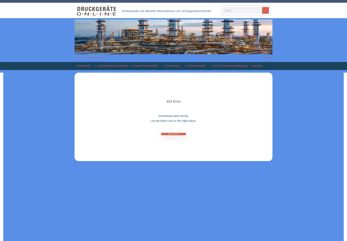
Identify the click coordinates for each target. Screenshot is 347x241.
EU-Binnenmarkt (196, 66)
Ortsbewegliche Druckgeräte (113, 66)
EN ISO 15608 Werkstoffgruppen (230, 66)
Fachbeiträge (173, 66)
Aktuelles (257, 66)
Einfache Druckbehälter (145, 66)
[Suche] (265, 10)
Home (78, 57)
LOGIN (267, 58)
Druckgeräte (83, 66)
